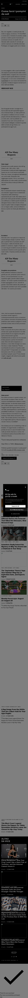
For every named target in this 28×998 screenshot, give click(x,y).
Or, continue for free (15, 513)
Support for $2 (15, 506)
